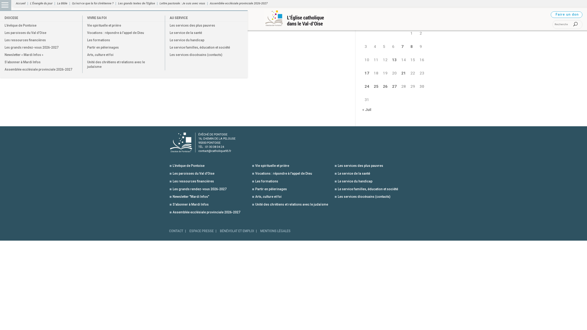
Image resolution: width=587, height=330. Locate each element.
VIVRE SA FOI (97, 18)
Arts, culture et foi (100, 55)
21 (403, 73)
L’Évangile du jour (41, 3)
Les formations (98, 40)
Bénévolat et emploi (237, 231)
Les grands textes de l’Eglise (136, 3)
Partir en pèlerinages (103, 47)
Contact (176, 231)
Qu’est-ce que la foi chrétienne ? (93, 3)
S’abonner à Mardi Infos (23, 62)
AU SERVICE (179, 18)
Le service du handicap (187, 40)
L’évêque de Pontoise (20, 25)
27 (394, 86)
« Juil (366, 109)
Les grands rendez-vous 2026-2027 (31, 47)
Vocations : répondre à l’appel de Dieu (115, 33)
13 (394, 60)
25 (376, 86)
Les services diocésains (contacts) (196, 55)
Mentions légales (275, 231)
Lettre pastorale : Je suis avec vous (182, 3)
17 (367, 73)
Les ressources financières (25, 40)
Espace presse (201, 231)
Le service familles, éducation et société (200, 47)
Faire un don (567, 14)
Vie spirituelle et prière (104, 25)
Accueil (20, 3)
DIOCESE (11, 18)
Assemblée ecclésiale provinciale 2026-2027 (38, 69)
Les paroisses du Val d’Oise (25, 33)
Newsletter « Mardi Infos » (24, 55)
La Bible (62, 3)
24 (367, 86)
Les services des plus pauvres (192, 25)
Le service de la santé (186, 33)
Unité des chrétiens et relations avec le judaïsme (116, 64)
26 (385, 86)
